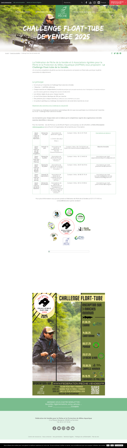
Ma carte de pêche (19, 2)
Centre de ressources (34, 436)
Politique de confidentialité (83, 436)
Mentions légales (69, 436)
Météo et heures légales (34, 2)
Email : (50, 406)
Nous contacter (47, 436)
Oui (108, 445)
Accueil (7, 53)
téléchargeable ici (38, 127)
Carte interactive (6, 2)
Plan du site (95, 436)
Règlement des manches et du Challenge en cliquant (50, 106)
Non (112, 445)
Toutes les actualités (15, 53)
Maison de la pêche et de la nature (117, 2)
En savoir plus (119, 445)
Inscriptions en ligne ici (103, 133)
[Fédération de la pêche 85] (62, 18)
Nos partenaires (57, 436)
